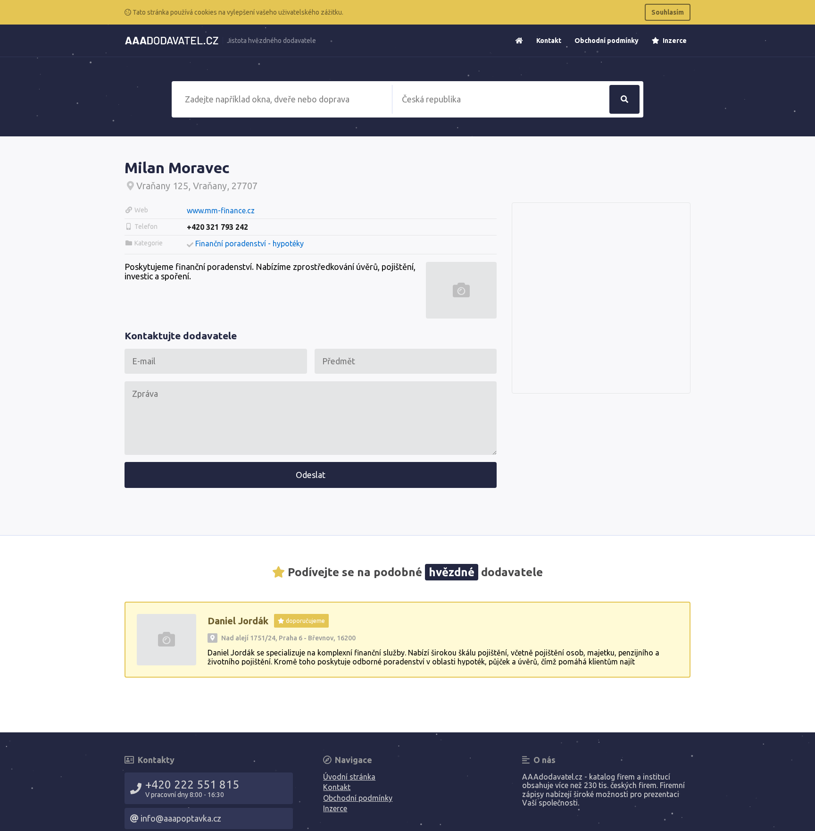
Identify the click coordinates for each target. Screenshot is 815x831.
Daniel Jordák (238, 620)
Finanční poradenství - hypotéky (249, 243)
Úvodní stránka (349, 776)
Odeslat (310, 474)
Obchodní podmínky (606, 40)
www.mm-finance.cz (221, 210)
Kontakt (548, 40)
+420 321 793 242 (217, 227)
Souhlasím (667, 12)
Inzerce (674, 40)
